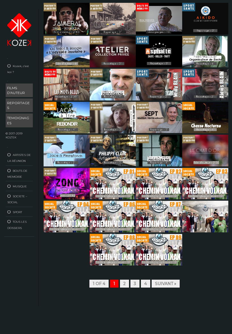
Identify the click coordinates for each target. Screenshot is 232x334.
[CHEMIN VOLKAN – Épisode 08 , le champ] (113, 249)
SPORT (17, 212)
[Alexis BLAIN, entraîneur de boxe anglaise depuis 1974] (205, 84)
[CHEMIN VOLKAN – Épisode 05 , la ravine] (113, 216)
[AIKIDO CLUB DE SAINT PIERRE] (205, 18)
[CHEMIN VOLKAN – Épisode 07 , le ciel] (205, 216)
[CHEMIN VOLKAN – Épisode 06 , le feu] (159, 216)
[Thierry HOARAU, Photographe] (159, 150)
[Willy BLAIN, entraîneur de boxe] (159, 84)
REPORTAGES (18, 105)
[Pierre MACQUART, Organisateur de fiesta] (205, 51)
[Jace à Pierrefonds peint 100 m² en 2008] (67, 150)
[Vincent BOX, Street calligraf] (113, 117)
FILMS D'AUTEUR (16, 90)
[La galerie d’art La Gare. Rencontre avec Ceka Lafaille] (113, 18)
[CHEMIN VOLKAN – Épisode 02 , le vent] (159, 183)
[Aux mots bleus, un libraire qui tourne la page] (67, 84)
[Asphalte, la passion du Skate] (159, 51)
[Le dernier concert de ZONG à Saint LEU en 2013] (67, 183)
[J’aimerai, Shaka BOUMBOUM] (67, 18)
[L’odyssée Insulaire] (67, 51)
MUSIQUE (20, 186)
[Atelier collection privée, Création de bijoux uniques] (113, 51)
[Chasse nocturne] (205, 117)
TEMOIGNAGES (18, 120)
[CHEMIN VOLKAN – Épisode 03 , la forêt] (205, 183)
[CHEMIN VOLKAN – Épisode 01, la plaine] (113, 183)
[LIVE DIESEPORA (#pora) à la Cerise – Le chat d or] (205, 150)
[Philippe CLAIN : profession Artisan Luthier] (113, 150)
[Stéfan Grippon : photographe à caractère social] (113, 84)
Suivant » (165, 283)
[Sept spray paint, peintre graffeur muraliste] (159, 117)
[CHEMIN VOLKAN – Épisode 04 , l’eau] (67, 216)
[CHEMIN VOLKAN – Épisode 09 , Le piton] (159, 249)
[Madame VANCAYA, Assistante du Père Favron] (159, 18)
